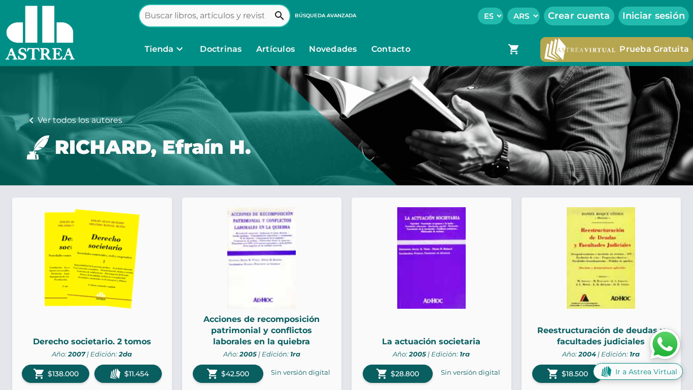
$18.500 (567, 374)
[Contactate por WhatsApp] (665, 343)
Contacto (390, 49)
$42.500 (227, 374)
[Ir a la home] (37, 33)
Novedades (334, 49)
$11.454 (136, 373)
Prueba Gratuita (654, 49)
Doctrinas (221, 49)
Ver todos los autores (80, 120)
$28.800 (397, 374)
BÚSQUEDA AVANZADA (325, 15)
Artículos (276, 49)
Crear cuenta (579, 15)
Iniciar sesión (653, 15)
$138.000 (56, 374)
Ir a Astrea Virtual (646, 371)
